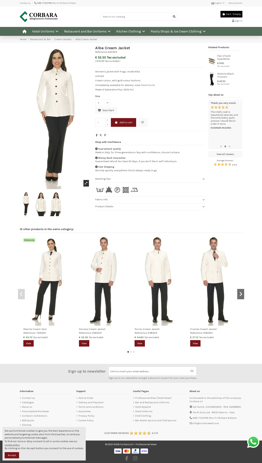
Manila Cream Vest (35, 329)
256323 (208, 332)
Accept (12, 455)
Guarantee (84, 411)
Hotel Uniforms (144, 411)
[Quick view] (71, 248)
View (28, 343)
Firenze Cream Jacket (203, 329)
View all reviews (225, 154)
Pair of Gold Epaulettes (223, 57)
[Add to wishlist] (143, 122)
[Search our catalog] (174, 17)
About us (27, 406)
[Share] (96, 135)
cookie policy (12, 444)
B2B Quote (28, 420)
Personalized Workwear (35, 411)
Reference (101, 52)
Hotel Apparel (143, 406)
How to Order (85, 398)
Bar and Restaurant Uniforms (152, 402)
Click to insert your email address (129, 371)
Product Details (104, 206)
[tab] (150, 179)
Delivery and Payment (91, 402)
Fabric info (101, 199)
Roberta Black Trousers (225, 75)
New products (235, 3)
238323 (152, 332)
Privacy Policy (86, 415)
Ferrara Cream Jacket (92, 329)
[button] (45, 31)
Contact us (25, 3)
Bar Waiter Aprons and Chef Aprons (155, 420)
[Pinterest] (105, 135)
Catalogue (28, 402)
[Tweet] (100, 135)
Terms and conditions (91, 406)
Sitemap (27, 424)
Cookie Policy (86, 420)
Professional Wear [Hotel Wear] (153, 398)
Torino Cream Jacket (147, 329)
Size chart (108, 110)
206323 (97, 332)
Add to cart (126, 122)
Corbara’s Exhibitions (34, 415)
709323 (41, 332)
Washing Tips (103, 178)
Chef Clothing (143, 415)
